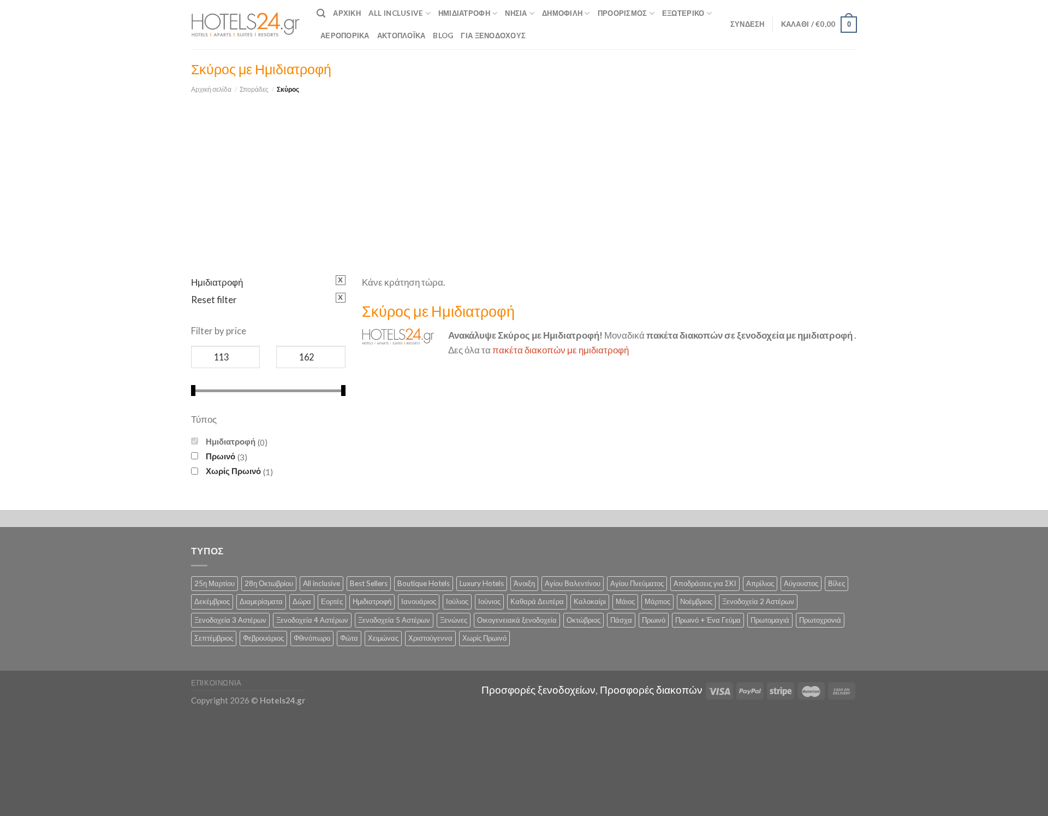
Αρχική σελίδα (211, 89)
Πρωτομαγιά (770, 620)
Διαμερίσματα (261, 601)
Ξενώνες (453, 620)
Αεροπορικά (345, 35)
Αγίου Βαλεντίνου (572, 583)
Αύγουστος (801, 583)
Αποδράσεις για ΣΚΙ (705, 583)
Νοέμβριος (696, 601)
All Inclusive (396, 13)
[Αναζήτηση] (321, 13)
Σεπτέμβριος (213, 638)
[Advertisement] (523, 176)
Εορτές (332, 601)
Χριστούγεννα (430, 638)
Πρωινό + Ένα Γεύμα (708, 620)
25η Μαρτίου (214, 583)
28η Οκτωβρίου (269, 583)
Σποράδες (254, 89)
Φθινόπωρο (312, 638)
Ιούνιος (489, 601)
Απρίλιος (760, 583)
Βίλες (836, 583)
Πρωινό (220, 456)
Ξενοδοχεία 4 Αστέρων (312, 620)
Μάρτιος (657, 601)
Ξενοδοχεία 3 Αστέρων (230, 620)
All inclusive (321, 583)
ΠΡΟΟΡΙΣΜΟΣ (622, 13)
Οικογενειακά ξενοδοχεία (517, 620)
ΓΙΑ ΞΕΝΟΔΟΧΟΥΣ (493, 35)
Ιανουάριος (418, 601)
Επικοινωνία (216, 682)
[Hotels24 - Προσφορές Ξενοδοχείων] (245, 25)
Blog (443, 35)
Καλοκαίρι (590, 601)
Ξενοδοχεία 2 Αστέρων (758, 601)
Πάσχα (621, 620)
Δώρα (302, 601)
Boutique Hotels (423, 583)
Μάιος (625, 601)
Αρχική (347, 13)
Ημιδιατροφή (464, 13)
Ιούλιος (457, 601)
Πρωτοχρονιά (820, 620)
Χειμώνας (383, 638)
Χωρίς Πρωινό (233, 471)
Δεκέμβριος (212, 601)
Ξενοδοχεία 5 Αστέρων (394, 620)
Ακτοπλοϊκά (401, 35)
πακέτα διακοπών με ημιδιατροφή (560, 350)
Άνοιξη (524, 583)
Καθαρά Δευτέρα (537, 601)
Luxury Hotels (482, 583)
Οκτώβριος (583, 620)
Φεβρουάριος (263, 638)
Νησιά (516, 13)
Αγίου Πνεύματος (637, 583)
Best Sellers (369, 583)
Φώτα (349, 638)
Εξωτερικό (683, 13)
